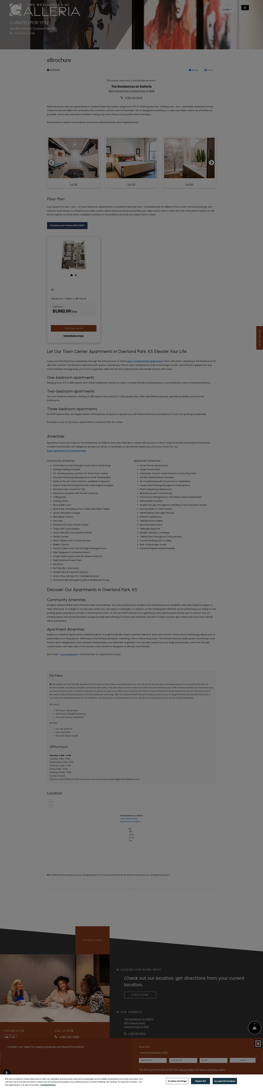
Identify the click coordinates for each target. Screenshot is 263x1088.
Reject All (200, 1080)
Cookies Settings (177, 1080)
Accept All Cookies (224, 1080)
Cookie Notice (48, 1084)
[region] (131, 1081)
